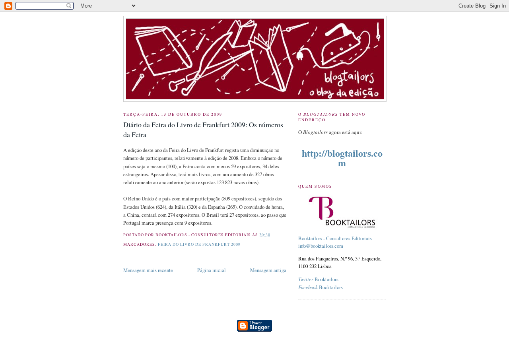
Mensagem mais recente (148, 270)
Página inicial (211, 270)
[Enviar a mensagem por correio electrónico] (272, 234)
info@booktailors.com (320, 246)
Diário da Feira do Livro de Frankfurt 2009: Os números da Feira (203, 129)
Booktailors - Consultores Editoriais (335, 238)
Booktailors (318, 279)
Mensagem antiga (268, 270)
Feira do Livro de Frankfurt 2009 (199, 244)
